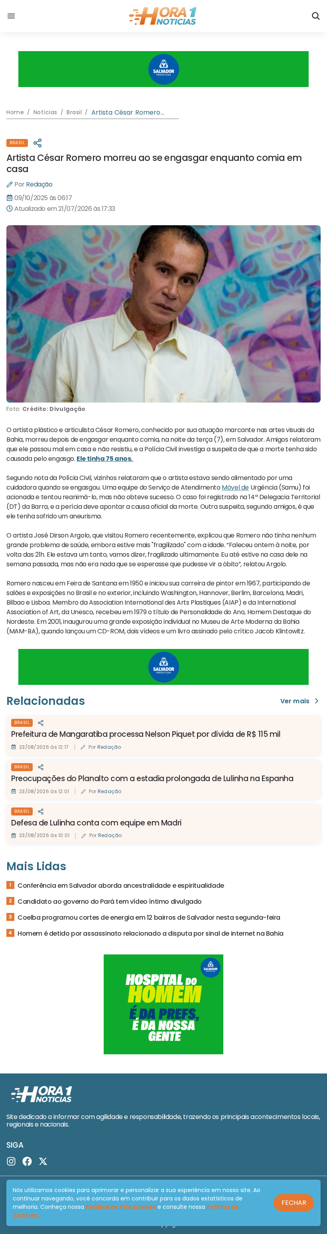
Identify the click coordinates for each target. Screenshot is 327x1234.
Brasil (17, 143)
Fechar (294, 1202)
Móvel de (235, 487)
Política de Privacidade (121, 1207)
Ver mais (294, 701)
